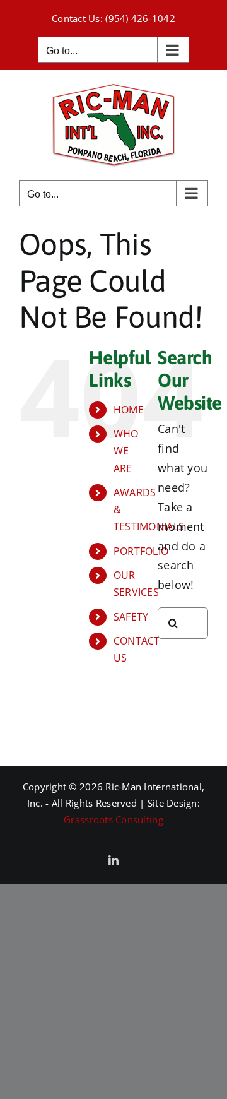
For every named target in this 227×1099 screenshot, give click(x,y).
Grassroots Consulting (113, 819)
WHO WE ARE (126, 451)
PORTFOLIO (141, 551)
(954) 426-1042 (140, 18)
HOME (129, 410)
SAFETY (131, 617)
